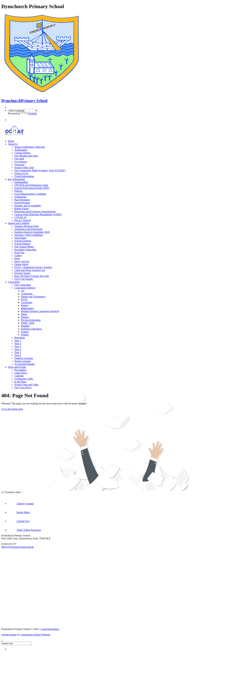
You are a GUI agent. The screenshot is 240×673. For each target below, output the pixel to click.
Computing (26, 293)
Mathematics (27, 308)
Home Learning (22, 361)
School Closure (22, 273)
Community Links (23, 378)
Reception (19, 337)
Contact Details (22, 152)
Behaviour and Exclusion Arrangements (35, 211)
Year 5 (17, 352)
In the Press (20, 381)
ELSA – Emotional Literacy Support (33, 267)
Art (22, 290)
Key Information (16, 179)
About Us (13, 144)
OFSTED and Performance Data (31, 185)
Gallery (18, 255)
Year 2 (17, 343)
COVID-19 (20, 217)
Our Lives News (23, 387)
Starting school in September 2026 (32, 232)
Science (25, 331)
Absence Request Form (26, 226)
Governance (20, 161)
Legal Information (49, 629)
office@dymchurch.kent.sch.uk (17, 547)
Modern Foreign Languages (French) (40, 311)
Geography (26, 302)
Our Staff (19, 158)
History (25, 305)
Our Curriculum (22, 284)
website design (8, 634)
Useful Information (24, 176)
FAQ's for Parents (23, 279)
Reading (25, 326)
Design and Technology (33, 296)
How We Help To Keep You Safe (31, 276)
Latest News (20, 372)
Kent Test (19, 252)
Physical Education (31, 320)
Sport (17, 258)
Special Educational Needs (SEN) (31, 188)
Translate (32, 113)
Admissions (20, 196)
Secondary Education (25, 249)
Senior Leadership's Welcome (29, 147)
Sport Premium (22, 202)
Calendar (19, 375)
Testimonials (20, 149)
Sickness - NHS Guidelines (28, 235)
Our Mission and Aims (26, 155)
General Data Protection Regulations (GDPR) (38, 214)
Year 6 (17, 355)
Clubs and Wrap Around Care (29, 270)
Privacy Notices (22, 220)
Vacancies (19, 164)
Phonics (25, 317)
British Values (21, 208)
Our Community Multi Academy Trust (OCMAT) (39, 170)
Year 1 (17, 340)
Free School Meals (24, 246)
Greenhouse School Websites (35, 634)
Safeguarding (21, 182)
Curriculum (14, 282)
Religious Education (31, 328)
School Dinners (22, 243)
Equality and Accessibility (27, 205)
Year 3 (17, 346)
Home (11, 141)
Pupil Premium (22, 199)
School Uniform (22, 240)
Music (24, 314)
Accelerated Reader (24, 364)
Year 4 (17, 349)
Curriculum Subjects (24, 287)
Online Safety (21, 264)
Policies (18, 191)
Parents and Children (18, 223)
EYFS (24, 299)
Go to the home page (12, 409)
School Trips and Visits (26, 384)
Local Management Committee (30, 193)
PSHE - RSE (27, 323)
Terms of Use (21, 173)
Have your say (21, 261)
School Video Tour (24, 167)
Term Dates (20, 238)
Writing (25, 334)
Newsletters (20, 370)
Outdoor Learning (23, 358)
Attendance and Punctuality (28, 229)
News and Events (17, 367)
